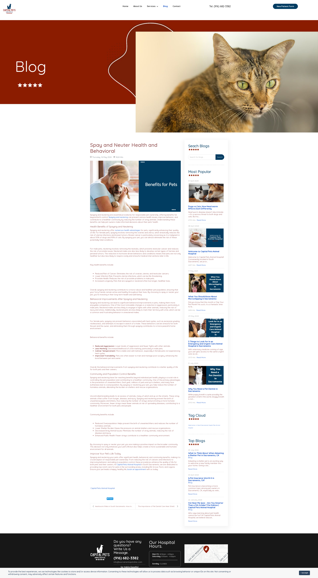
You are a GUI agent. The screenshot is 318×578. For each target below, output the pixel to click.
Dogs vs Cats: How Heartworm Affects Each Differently (203, 207)
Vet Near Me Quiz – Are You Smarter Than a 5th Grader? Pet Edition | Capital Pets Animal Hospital (205, 505)
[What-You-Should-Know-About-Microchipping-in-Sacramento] (206, 283)
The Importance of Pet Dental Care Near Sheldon (157, 506)
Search (220, 157)
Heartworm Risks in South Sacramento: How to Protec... (115, 506)
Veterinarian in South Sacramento (198, 425)
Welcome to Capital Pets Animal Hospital (203, 252)
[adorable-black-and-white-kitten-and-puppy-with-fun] (206, 193)
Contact (176, 6)
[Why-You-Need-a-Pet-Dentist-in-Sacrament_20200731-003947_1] (206, 375)
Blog (165, 6)
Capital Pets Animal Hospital (102, 488)
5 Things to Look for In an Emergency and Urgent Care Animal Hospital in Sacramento (205, 343)
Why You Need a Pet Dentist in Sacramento (203, 390)
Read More (201, 220)
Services (151, 6)
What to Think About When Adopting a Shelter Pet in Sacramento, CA (206, 454)
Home (125, 6)
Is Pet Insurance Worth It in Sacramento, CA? (201, 479)
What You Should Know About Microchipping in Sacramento (202, 297)
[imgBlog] (206, 238)
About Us (137, 6)
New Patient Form (285, 6)
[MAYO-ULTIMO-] (135, 186)
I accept (304, 573)
